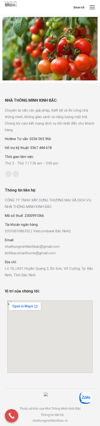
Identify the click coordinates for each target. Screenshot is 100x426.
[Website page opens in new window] (16, 174)
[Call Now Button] (11, 415)
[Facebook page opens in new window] (8, 174)
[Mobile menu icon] (92, 7)
